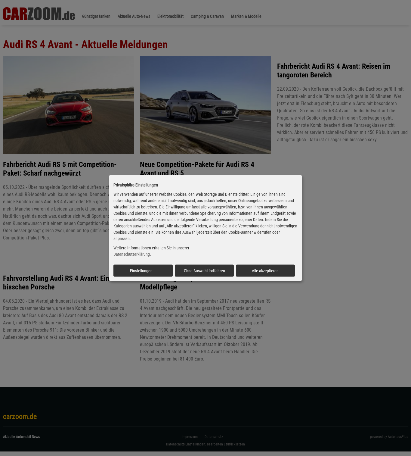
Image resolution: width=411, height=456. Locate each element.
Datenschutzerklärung (131, 254)
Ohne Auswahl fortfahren (204, 270)
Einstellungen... (143, 270)
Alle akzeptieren (265, 270)
